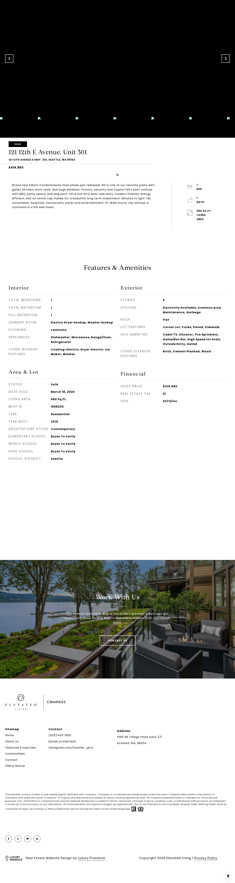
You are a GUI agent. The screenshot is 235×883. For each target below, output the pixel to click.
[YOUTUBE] (27, 838)
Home (9, 735)
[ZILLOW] (37, 838)
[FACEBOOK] (8, 838)
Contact (11, 760)
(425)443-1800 (60, 735)
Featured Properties (20, 748)
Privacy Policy (205, 858)
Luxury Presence (91, 858)
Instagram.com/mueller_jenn (71, 748)
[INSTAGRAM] (18, 838)
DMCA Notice (15, 766)
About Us (12, 741)
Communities (15, 754)
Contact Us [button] (117, 640)
